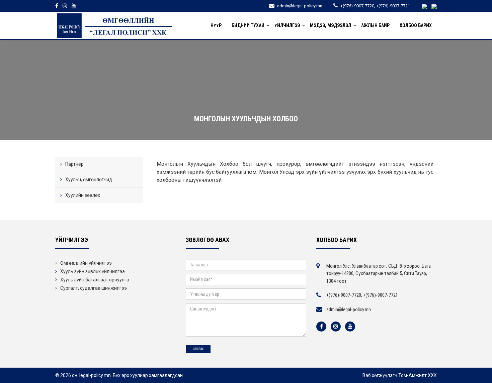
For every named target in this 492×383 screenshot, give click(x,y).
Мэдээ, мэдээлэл (330, 25)
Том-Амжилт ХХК (417, 375)
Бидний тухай (248, 25)
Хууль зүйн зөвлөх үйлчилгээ (92, 271)
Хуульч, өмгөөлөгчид (88, 179)
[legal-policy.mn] (114, 25)
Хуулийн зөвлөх (82, 195)
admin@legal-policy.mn (348, 309)
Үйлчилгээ (287, 25)
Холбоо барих (416, 25)
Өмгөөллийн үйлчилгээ (86, 263)
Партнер (74, 164)
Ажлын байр (375, 25)
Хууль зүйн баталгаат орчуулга (94, 279)
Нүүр (216, 25)
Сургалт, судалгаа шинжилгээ (93, 288)
